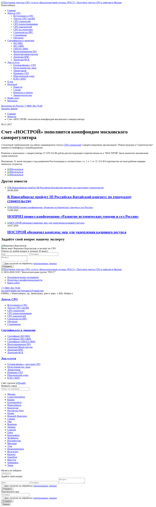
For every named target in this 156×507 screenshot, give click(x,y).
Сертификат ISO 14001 (19, 339)
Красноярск (13, 435)
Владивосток (14, 440)
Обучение (18, 37)
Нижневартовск (15, 449)
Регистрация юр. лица (24, 68)
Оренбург (12, 457)
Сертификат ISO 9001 (18, 336)
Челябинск (12, 438)
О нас (10, 81)
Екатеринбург (14, 402)
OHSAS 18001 (20, 48)
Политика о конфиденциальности (25, 280)
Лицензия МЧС (21, 57)
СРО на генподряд (23, 29)
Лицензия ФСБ (21, 59)
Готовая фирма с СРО (24, 65)
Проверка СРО (21, 73)
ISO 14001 (18, 46)
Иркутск (11, 460)
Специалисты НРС (23, 32)
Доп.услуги (13, 62)
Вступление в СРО (23, 16)
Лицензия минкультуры (25, 54)
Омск (10, 432)
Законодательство (22, 95)
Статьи (17, 89)
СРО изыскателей (22, 27)
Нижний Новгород (17, 416)
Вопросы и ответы (23, 92)
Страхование (20, 35)
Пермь (10, 413)
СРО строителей (22, 21)
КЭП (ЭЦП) (19, 79)
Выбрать (6, 473)
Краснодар (12, 408)
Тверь (10, 465)
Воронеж (12, 424)
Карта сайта (13, 282)
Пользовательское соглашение (23, 277)
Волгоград (12, 451)
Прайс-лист (13, 98)
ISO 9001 (18, 43)
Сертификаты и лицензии (20, 40)
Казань (10, 399)
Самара (11, 418)
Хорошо (6, 504)
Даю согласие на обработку (30, 263)
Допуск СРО (14, 13)
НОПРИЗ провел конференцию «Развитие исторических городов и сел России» (73, 216)
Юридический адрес (24, 76)
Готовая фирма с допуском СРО (23, 364)
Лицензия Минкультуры (20, 347)
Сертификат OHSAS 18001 (21, 341)
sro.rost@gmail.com (11, 290)
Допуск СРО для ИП (24, 18)
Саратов (11, 429)
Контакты (12, 100)
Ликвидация (19, 70)
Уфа (9, 421)
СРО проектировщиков (25, 24)
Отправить (7, 489)
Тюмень (11, 427)
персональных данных (45, 263)
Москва (11, 394)
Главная (11, 10)
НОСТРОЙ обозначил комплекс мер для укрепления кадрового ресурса (66, 232)
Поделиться (17, 169)
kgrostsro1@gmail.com (32, 290)
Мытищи (12, 443)
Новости (17, 87)
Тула (9, 446)
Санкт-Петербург (16, 397)
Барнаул (11, 454)
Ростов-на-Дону (15, 410)
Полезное (12, 84)
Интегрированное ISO (25, 51)
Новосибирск (14, 405)
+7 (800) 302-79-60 (21, 106)
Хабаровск (12, 462)
